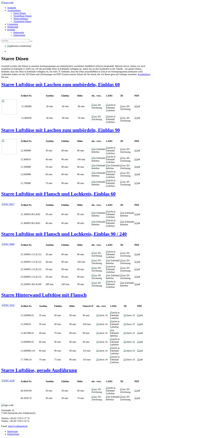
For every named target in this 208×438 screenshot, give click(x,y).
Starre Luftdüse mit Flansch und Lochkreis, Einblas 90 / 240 (64, 234)
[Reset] (31, 41)
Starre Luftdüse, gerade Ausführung (39, 370)
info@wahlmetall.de (18, 426)
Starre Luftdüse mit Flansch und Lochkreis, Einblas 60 (58, 194)
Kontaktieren (144, 74)
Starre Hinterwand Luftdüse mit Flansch (44, 295)
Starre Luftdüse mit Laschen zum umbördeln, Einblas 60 (60, 84)
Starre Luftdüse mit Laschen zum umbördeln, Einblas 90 (60, 130)
